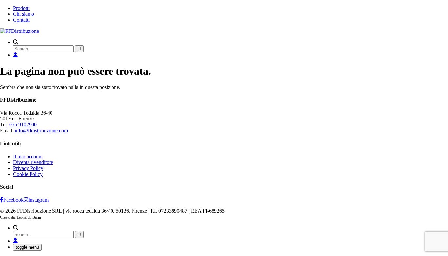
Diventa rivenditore (33, 162)
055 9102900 (23, 124)
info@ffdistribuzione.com (41, 130)
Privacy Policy (28, 168)
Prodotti (21, 8)
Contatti (21, 20)
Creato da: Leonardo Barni (20, 217)
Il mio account (28, 156)
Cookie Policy (28, 174)
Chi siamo (23, 14)
